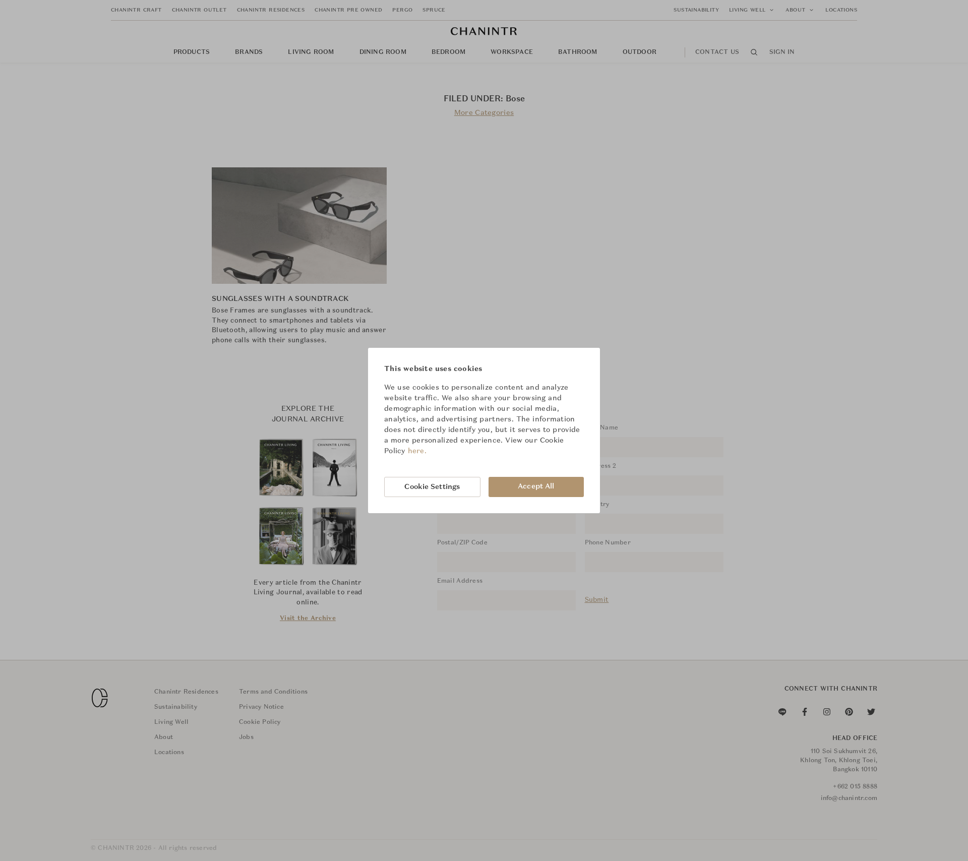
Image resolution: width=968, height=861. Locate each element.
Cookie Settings (432, 486)
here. (417, 451)
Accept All (536, 486)
